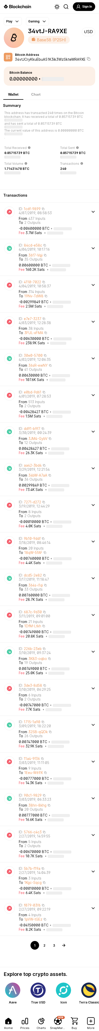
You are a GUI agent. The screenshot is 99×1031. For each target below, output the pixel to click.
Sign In (87, 6)
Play (9, 21)
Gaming (34, 21)
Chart (36, 94)
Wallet (13, 94)
